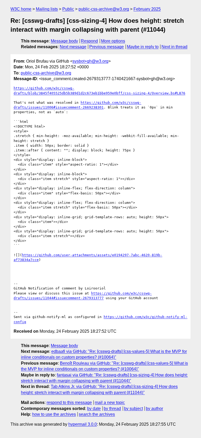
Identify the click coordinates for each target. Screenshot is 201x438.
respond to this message (69, 402)
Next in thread (174, 47)
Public (68, 9)
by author (154, 408)
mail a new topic (110, 402)
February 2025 (147, 9)
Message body (64, 41)
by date (94, 408)
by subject (133, 408)
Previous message (106, 47)
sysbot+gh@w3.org (90, 61)
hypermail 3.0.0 (82, 424)
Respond (89, 41)
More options (113, 41)
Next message (73, 47)
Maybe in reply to (143, 47)
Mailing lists (47, 9)
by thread (112, 408)
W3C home (20, 9)
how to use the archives (54, 414)
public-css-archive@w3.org (104, 9)
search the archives (97, 414)
